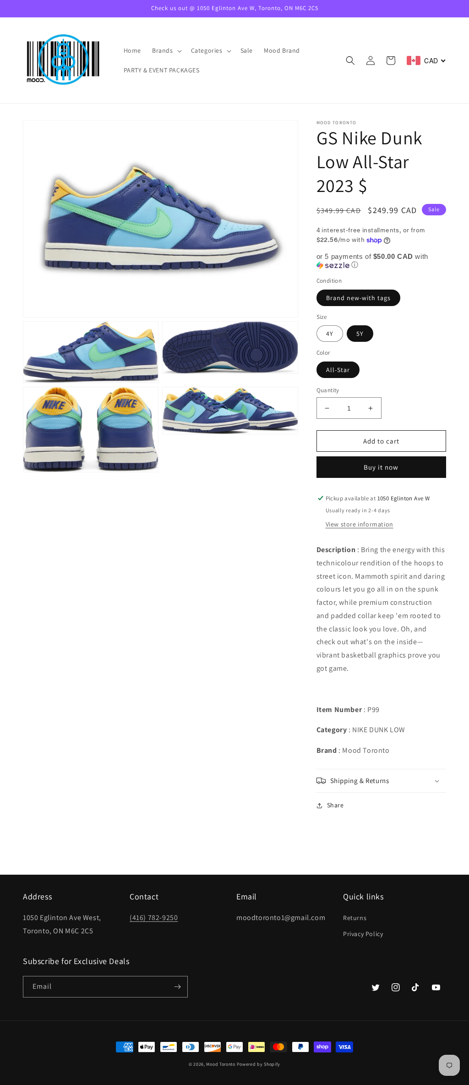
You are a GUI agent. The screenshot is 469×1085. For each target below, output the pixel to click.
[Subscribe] (177, 986)
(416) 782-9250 (154, 917)
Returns (354, 918)
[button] (166, 50)
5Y (360, 333)
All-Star (338, 370)
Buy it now (381, 467)
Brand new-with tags (358, 298)
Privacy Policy (363, 934)
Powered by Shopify (259, 1064)
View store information (359, 524)
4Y (329, 333)
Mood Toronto (220, 1064)
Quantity (327, 390)
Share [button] (335, 805)
